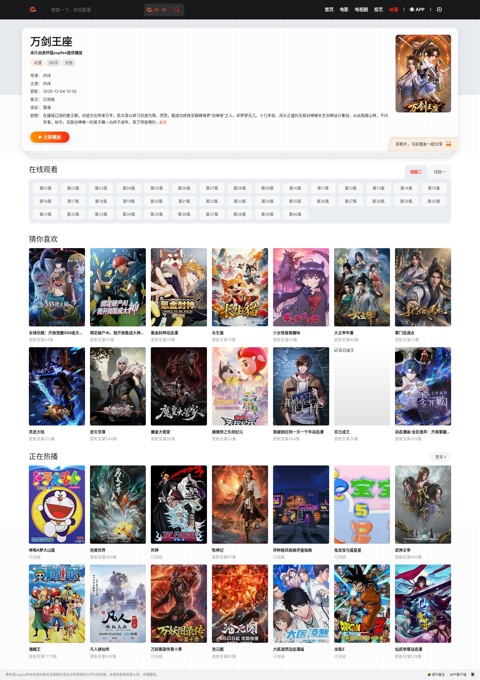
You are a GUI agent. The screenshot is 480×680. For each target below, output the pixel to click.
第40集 (295, 214)
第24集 (267, 201)
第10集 (295, 188)
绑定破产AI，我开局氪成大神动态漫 (118, 332)
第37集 (212, 214)
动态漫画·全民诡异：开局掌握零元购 (423, 431)
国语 (47, 107)
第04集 (128, 188)
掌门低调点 (404, 332)
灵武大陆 (36, 431)
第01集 (45, 188)
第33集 (101, 214)
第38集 (239, 214)
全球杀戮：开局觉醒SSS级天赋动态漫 (57, 332)
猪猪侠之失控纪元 (227, 431)
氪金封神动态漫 (164, 332)
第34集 (128, 214)
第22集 (212, 201)
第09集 (267, 188)
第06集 (184, 188)
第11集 (323, 188)
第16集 (45, 201)
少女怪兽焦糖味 (286, 332)
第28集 (378, 201)
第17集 (73, 201)
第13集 (378, 188)
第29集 (406, 201)
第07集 (212, 188)
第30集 (434, 201)
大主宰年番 (344, 332)
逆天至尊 (98, 431)
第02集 (73, 188)
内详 (47, 75)
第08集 (239, 188)
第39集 (267, 214)
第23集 (240, 201)
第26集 (323, 201)
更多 (439, 456)
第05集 (156, 188)
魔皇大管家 (160, 431)
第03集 (101, 188)
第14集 (406, 188)
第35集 (156, 214)
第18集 (101, 201)
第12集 (351, 188)
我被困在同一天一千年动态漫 (298, 431)
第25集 (295, 201)
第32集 (73, 214)
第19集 (129, 201)
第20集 (156, 201)
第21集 (184, 201)
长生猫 (218, 332)
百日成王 (342, 431)
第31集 (45, 214)
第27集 (351, 201)
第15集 (434, 188)
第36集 (184, 214)
